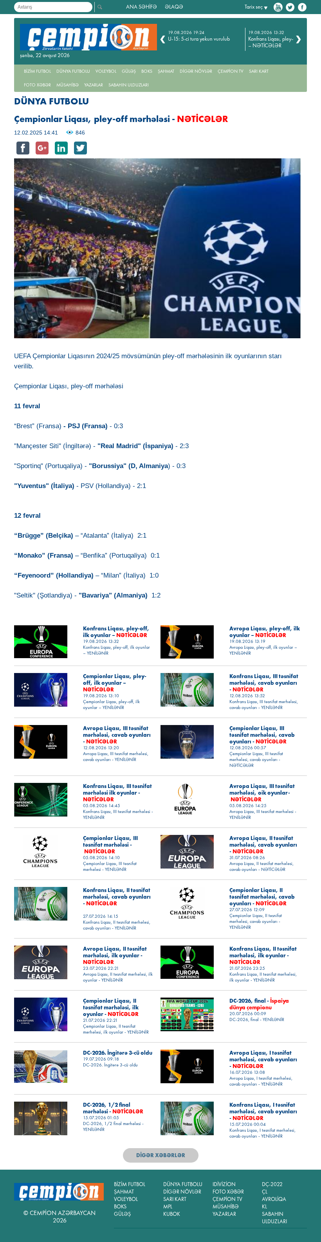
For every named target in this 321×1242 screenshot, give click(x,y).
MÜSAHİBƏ (67, 85)
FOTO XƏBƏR (37, 85)
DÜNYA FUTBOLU (73, 71)
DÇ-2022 (272, 1184)
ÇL (264, 1191)
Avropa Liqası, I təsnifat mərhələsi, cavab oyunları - (263, 1060)
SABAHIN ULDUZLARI (128, 85)
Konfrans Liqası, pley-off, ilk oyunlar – (116, 632)
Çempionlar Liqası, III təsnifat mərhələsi (110, 845)
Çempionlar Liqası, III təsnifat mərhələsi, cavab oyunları (262, 735)
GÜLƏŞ (129, 71)
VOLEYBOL (106, 71)
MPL (167, 1206)
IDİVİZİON (224, 1184)
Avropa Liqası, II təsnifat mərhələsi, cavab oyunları (263, 845)
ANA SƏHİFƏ (141, 7)
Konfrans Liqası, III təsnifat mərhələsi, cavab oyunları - (263, 683)
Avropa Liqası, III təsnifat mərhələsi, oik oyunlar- (262, 793)
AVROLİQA (274, 1199)
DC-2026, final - (259, 1004)
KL (264, 1206)
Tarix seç (254, 7)
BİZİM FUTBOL (37, 71)
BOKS (146, 71)
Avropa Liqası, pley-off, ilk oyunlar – (264, 632)
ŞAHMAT (166, 71)
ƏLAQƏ (174, 7)
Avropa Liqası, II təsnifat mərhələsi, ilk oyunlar (115, 956)
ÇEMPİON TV (230, 71)
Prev (162, 39)
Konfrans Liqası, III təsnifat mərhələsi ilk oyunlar (117, 793)
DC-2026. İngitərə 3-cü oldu (117, 1053)
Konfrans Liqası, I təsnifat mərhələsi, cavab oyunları (263, 1112)
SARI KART (259, 71)
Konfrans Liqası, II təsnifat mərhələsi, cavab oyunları (117, 897)
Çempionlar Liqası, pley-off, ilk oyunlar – (114, 683)
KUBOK (171, 1214)
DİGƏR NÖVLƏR (196, 71)
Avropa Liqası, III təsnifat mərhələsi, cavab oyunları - (117, 735)
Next (298, 39)
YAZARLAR (93, 85)
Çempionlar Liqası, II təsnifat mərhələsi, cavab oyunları (262, 897)
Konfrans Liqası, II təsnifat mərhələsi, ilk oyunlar (263, 956)
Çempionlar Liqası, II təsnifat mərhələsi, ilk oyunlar (111, 1008)
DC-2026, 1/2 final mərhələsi (113, 1108)
